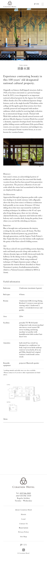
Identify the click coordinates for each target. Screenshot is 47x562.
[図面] (23, 397)
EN (38, 4)
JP (35, 4)
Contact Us (23, 524)
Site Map (23, 536)
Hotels (23, 514)
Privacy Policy (23, 532)
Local (23, 519)
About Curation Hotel (23, 510)
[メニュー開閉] (43, 4)
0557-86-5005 (25, 493)
